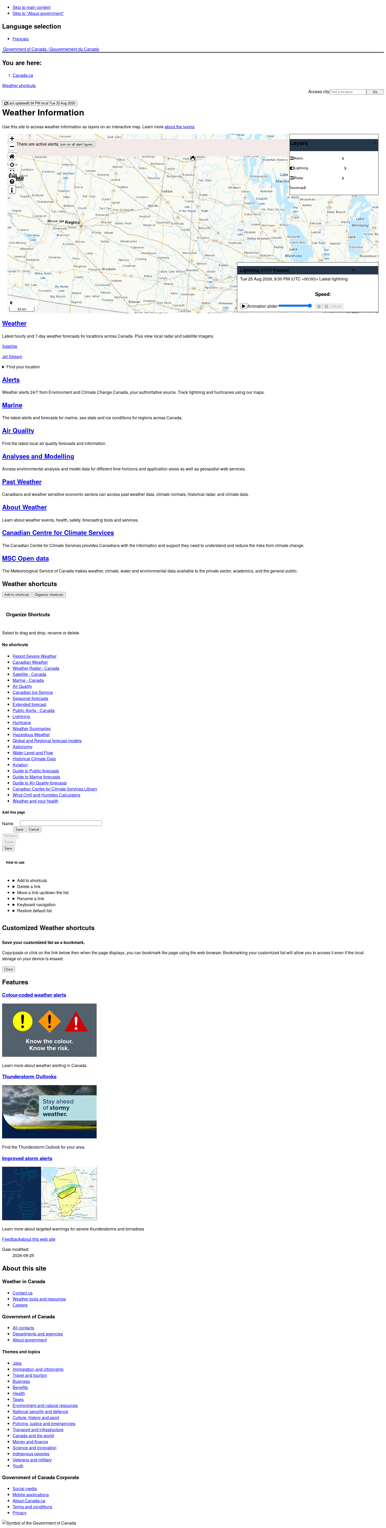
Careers (20, 1305)
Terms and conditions (32, 1507)
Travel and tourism (30, 1375)
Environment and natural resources (45, 1405)
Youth (18, 1466)
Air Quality (22, 686)
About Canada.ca (29, 1501)
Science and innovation (34, 1448)
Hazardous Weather (31, 734)
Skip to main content (31, 7)
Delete (9, 842)
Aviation (20, 765)
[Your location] (12, 164)
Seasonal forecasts (30, 698)
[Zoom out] (12, 146)
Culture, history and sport (36, 1417)
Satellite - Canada (29, 674)
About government (30, 1340)
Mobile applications (31, 1495)
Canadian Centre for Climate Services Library (55, 789)
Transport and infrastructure (38, 1429)
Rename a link (30, 898)
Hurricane (22, 722)
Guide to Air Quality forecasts (40, 783)
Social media (25, 1488)
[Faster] (326, 306)
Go (375, 92)
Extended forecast (29, 704)
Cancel (34, 829)
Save (19, 829)
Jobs (17, 1363)
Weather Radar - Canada (36, 668)
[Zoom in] (12, 138)
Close (8, 969)
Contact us (23, 1293)
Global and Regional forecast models (47, 741)
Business (21, 1381)
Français (21, 39)
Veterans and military (32, 1460)
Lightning (21, 716)
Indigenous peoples (31, 1454)
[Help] (12, 181)
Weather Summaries (32, 728)
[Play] (243, 306)
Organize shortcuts (49, 595)
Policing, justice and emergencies (44, 1423)
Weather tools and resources (39, 1299)
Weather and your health (35, 801)
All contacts (23, 1328)
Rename (10, 836)
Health (19, 1393)
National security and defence (40, 1411)
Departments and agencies (38, 1334)
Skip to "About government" (38, 13)
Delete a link (28, 886)
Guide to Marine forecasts (36, 777)
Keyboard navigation (36, 904)
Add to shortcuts (16, 595)
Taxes (18, 1399)
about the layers (179, 127)
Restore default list (34, 911)
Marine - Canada (28, 680)
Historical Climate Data (34, 759)
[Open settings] (343, 158)
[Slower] (319, 306)
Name (7, 823)
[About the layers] (12, 190)
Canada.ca (23, 75)
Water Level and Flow (33, 753)
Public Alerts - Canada (34, 710)
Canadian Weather (30, 662)
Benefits (20, 1387)
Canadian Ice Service (33, 692)
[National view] (12, 156)
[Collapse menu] (375, 143)
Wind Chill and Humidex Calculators (46, 795)
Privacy (20, 1513)
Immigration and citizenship (38, 1369)
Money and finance (30, 1442)
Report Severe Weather (34, 656)
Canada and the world (33, 1435)
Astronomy (23, 747)
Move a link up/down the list (43, 892)
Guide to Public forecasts (36, 771)
